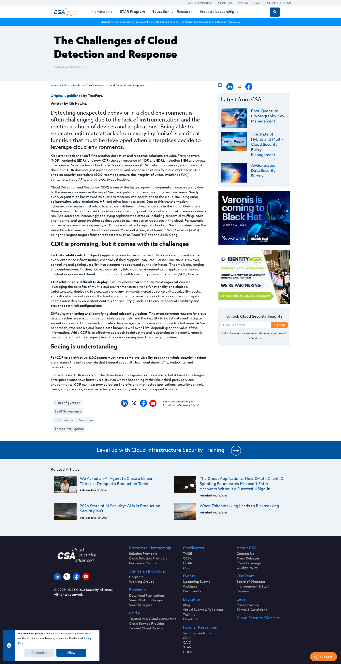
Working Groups (141, 581)
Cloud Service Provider (146, 623)
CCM (187, 638)
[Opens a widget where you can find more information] (323, 657)
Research (137, 589)
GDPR (187, 652)
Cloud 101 (191, 619)
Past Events (192, 591)
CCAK (187, 563)
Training (189, 614)
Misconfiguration (67, 402)
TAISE (187, 553)
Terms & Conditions (252, 609)
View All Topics (140, 605)
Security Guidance (197, 633)
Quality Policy (247, 568)
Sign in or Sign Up (278, 3)
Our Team (246, 576)
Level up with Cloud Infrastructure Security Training (160, 449)
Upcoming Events (196, 581)
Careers (243, 591)
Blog (256, 3)
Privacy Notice (248, 605)
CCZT (187, 568)
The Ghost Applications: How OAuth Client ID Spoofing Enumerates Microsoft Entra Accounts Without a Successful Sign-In (242, 484)
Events (242, 3)
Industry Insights (72, 85)
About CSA (247, 548)
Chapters (225, 3)
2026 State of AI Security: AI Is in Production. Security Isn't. (120, 508)
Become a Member (144, 563)
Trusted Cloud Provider (147, 628)
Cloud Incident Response (73, 420)
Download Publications (147, 595)
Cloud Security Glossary (258, 618)
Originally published (66, 95)
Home (54, 85)
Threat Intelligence (69, 428)
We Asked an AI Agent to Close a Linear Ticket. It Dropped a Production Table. (116, 481)
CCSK (187, 558)
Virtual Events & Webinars (203, 609)
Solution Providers (143, 553)
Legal (241, 599)
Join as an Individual (147, 571)
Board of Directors (251, 581)
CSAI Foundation (201, 3)
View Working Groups (146, 600)
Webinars (190, 586)
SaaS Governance (68, 411)
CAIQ (187, 642)
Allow (71, 652)
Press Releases (248, 558)
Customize (39, 652)
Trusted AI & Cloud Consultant (152, 619)
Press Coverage (249, 563)
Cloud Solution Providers (148, 558)
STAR (187, 647)
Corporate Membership (150, 548)
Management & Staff (253, 586)
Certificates (193, 548)
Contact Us (245, 553)
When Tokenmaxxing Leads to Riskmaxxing (239, 506)
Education (192, 599)
